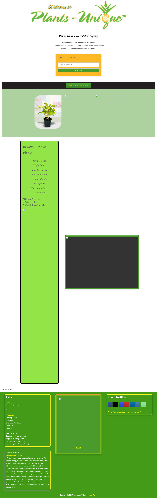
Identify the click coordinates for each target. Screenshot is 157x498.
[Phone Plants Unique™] (143, 404)
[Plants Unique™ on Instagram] (121, 404)
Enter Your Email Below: (66, 57)
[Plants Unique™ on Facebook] (110, 404)
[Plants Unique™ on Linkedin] (132, 404)
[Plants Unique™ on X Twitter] (115, 404)
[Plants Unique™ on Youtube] (126, 404)
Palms (78, 448)
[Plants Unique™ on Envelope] (138, 404)
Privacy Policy (92, 495)
